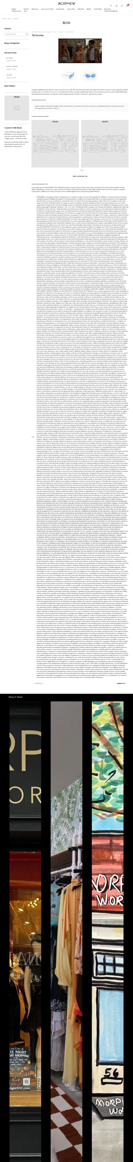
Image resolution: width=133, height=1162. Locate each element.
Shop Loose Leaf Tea (80, 176)
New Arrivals (16, 10)
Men (89, 9)
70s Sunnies (9, 75)
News (9, 18)
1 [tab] (79, 170)
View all (27, 86)
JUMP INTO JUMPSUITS (12, 66)
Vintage (60, 9)
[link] (111, 5)
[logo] (66, 3)
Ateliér (71, 9)
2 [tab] (81, 170)
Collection (47, 9)
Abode (81, 9)
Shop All (26, 10)
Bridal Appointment (111, 10)
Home (4, 18)
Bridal (35, 9)
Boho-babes (9, 58)
